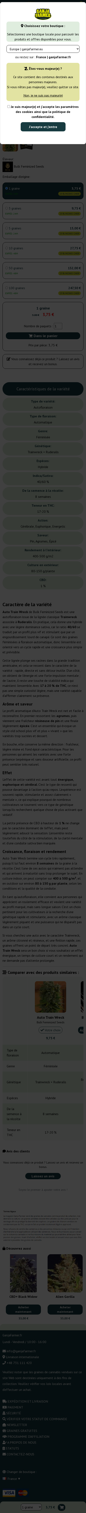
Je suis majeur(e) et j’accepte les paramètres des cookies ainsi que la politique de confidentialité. (44, 112)
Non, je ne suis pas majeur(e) (43, 95)
